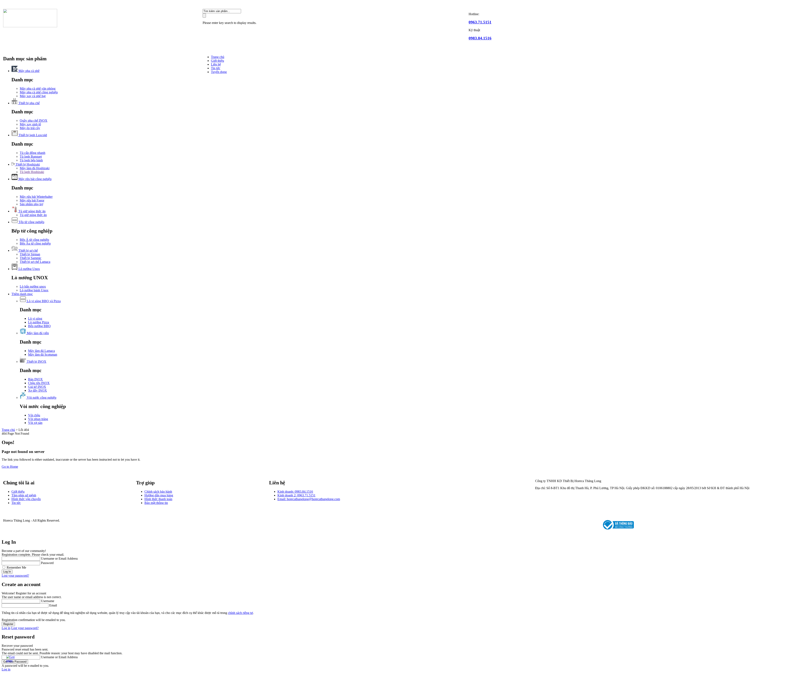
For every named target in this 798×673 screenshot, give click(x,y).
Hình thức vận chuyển (26, 499)
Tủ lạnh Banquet (31, 156)
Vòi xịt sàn (35, 422)
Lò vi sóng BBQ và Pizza (43, 301)
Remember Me (16, 567)
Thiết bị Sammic (30, 258)
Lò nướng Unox (29, 269)
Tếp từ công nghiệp (31, 222)
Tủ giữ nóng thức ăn (32, 211)
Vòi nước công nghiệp (41, 397)
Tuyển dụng (219, 72)
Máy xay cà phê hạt (33, 96)
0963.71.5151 (480, 22)
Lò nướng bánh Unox (34, 290)
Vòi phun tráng (38, 419)
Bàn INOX (35, 379)
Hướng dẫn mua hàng (158, 495)
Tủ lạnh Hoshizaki (32, 172)
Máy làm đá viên (37, 333)
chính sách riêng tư (240, 613)
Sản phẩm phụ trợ (31, 204)
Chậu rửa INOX (39, 383)
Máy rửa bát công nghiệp (35, 179)
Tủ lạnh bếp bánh (31, 160)
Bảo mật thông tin (156, 503)
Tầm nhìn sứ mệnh (23, 495)
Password (47, 563)
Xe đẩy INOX (37, 390)
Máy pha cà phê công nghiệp (39, 92)
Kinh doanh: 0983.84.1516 (295, 491)
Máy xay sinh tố (30, 124)
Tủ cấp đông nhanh (32, 153)
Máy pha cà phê (28, 71)
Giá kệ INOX (37, 386)
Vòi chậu (34, 415)
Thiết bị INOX (36, 361)
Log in (6, 628)
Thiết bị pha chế (29, 103)
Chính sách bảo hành (158, 491)
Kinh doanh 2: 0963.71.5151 (296, 495)
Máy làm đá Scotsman (42, 354)
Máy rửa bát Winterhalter (36, 196)
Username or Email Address (59, 558)
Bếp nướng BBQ (39, 326)
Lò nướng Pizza (38, 322)
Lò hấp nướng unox (33, 286)
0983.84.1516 (480, 38)
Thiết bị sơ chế (28, 250)
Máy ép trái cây (30, 128)
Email (53, 605)
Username (47, 601)
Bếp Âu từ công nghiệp (35, 243)
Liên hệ (216, 64)
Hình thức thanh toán (158, 499)
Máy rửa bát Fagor (32, 200)
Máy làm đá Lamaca (41, 351)
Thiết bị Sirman (30, 254)
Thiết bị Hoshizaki (27, 164)
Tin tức (215, 68)
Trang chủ (217, 57)
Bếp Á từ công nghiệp (34, 239)
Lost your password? (15, 575)
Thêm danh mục (22, 294)
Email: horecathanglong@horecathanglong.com (308, 499)
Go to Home (10, 466)
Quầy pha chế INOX (33, 120)
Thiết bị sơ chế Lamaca (35, 262)
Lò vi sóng (35, 318)
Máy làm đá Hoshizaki (34, 168)
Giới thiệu (217, 60)
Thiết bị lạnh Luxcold (32, 135)
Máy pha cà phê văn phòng (37, 88)
